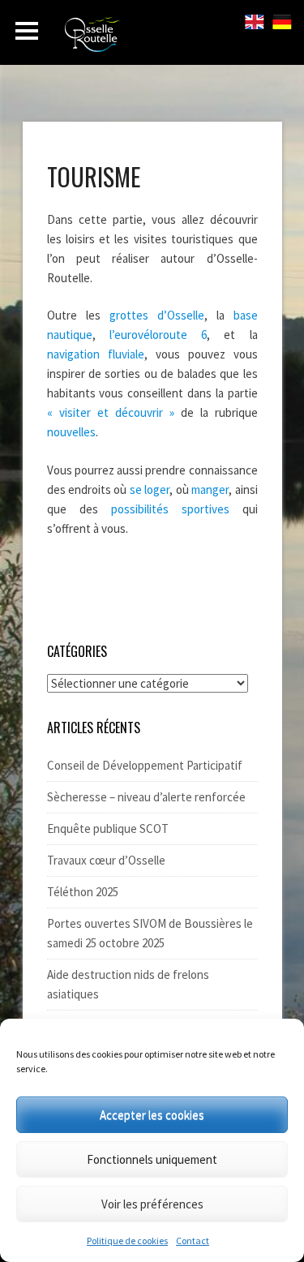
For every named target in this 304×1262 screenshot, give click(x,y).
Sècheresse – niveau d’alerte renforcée (146, 797)
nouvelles (71, 432)
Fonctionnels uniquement (152, 1159)
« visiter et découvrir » (114, 412)
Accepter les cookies (152, 1114)
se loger (149, 489)
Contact (192, 1240)
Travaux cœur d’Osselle (106, 860)
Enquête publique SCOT (108, 828)
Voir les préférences (152, 1204)
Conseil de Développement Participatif (144, 765)
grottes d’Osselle (156, 315)
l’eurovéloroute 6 (158, 334)
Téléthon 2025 (82, 891)
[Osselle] (154, 39)
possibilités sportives (170, 509)
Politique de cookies (127, 1240)
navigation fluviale (95, 354)
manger (209, 489)
